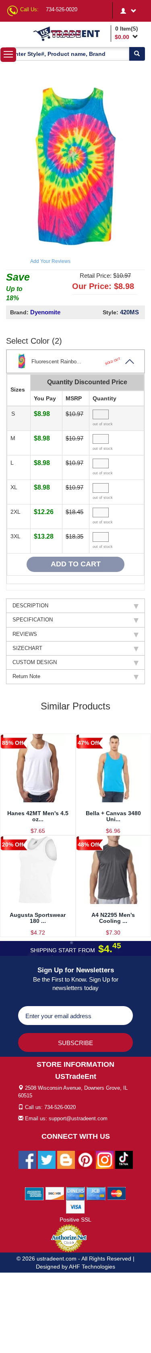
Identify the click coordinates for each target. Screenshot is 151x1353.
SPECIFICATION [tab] (32, 620)
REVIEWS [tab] (24, 634)
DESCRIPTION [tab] (30, 606)
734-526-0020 (61, 9)
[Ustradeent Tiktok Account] (124, 1159)
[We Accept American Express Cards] (34, 1193)
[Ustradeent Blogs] (66, 1159)
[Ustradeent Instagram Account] (105, 1159)
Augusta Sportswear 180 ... (38, 918)
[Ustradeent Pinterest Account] (85, 1159)
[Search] (137, 54)
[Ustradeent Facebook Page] (27, 1159)
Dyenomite (45, 312)
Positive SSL (75, 1219)
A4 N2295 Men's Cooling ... (113, 918)
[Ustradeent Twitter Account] (47, 1159)
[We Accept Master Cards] (116, 1193)
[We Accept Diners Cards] (75, 1193)
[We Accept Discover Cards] (55, 1193)
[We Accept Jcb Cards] (96, 1193)
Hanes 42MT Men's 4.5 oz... (37, 816)
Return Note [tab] (26, 676)
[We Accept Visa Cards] (75, 1206)
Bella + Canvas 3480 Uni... (113, 816)
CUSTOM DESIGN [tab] (34, 662)
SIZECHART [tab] (27, 648)
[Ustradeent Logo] (70, 33)
